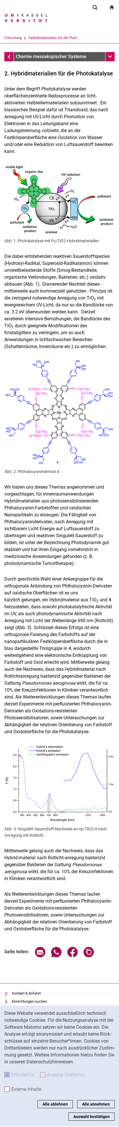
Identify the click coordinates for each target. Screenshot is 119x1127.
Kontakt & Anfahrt (26, 993)
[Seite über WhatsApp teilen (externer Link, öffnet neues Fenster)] (56, 955)
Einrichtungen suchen (29, 1001)
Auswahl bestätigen (91, 1116)
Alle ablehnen (55, 1104)
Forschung (13, 38)
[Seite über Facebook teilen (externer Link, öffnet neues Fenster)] (72, 955)
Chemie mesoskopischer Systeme (51, 56)
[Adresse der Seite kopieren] (88, 955)
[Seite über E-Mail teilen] (40, 955)
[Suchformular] (95, 7)
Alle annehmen (96, 1104)
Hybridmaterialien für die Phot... (53, 38)
